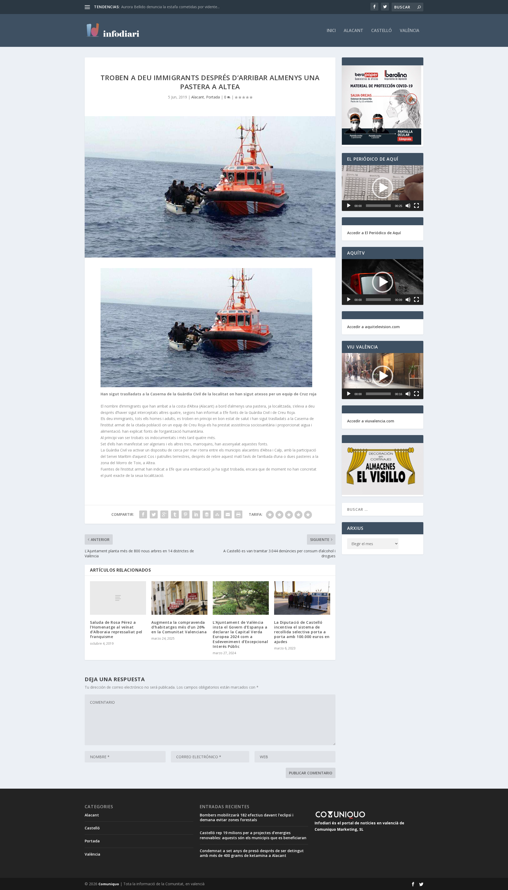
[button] (382, 187)
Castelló (381, 30)
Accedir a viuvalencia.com (370, 420)
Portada (213, 97)
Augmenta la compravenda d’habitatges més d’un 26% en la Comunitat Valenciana (179, 627)
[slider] (378, 205)
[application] (382, 188)
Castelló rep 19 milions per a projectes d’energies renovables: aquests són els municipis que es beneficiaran (253, 835)
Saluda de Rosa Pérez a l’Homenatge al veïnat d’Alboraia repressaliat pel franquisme (116, 629)
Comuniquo (108, 884)
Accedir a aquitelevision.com (373, 326)
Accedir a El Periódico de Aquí (374, 232)
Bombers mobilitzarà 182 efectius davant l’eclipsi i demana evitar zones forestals (246, 817)
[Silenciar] (408, 205)
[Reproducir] (348, 205)
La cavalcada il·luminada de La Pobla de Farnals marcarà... (170, 6)
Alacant (353, 30)
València (409, 30)
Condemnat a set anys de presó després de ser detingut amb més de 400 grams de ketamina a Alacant (252, 853)
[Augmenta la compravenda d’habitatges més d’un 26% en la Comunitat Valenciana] (179, 598)
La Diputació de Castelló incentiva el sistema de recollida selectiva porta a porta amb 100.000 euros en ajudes (301, 632)
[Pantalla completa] (416, 205)
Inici (331, 30)
